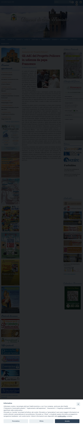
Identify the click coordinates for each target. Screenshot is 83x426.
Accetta (67, 421)
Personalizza (15, 421)
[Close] (78, 404)
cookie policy (62, 416)
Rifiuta (41, 421)
